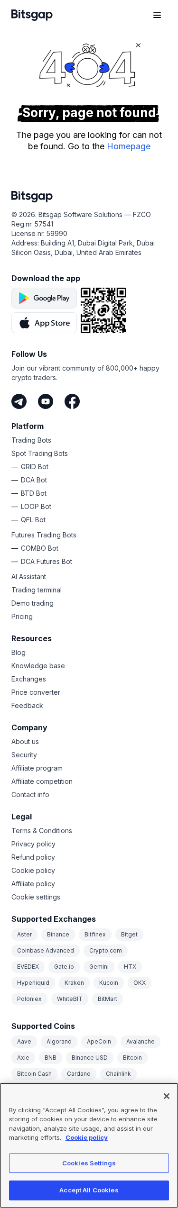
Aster (24, 934)
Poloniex (29, 998)
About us (25, 741)
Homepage (128, 146)
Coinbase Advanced (45, 950)
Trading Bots (31, 440)
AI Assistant (28, 576)
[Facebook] (72, 401)
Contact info (30, 794)
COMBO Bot (39, 548)
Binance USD (90, 1057)
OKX (139, 982)
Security (24, 755)
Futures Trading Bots (43, 535)
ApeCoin (99, 1041)
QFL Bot (33, 520)
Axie (23, 1057)
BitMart (107, 998)
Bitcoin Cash (34, 1073)
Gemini (99, 966)
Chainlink (118, 1073)
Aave (24, 1041)
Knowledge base (38, 666)
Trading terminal (36, 590)
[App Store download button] (44, 322)
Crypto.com (105, 950)
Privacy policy (33, 844)
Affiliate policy (33, 884)
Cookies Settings (89, 1163)
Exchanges (28, 679)
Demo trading (32, 603)
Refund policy (33, 857)
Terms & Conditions (41, 831)
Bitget (129, 934)
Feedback (27, 705)
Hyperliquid (33, 982)
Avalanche (140, 1041)
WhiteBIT (70, 998)
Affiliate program (37, 768)
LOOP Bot (36, 506)
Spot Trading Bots (39, 453)
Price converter (35, 692)
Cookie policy (33, 870)
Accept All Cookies (88, 1190)
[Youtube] (45, 401)
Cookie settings (35, 897)
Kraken (74, 982)
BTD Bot (34, 493)
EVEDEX (28, 966)
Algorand (59, 1041)
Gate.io (64, 966)
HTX (130, 966)
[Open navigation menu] (157, 15)
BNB (50, 1057)
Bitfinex (95, 934)
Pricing (22, 616)
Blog (18, 652)
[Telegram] (19, 401)
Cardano (79, 1073)
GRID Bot (34, 467)
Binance (58, 934)
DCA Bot (34, 480)
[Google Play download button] (44, 298)
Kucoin (108, 982)
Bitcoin (132, 1057)
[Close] (166, 1096)
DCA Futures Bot (46, 561)
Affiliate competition (42, 781)
